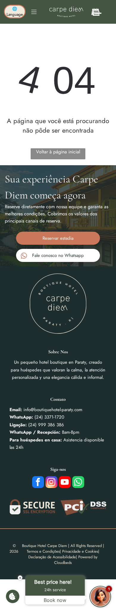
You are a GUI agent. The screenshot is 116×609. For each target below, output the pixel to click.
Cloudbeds (63, 562)
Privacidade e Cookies (80, 551)
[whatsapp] (78, 482)
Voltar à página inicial (58, 151)
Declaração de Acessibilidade (52, 557)
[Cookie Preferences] (12, 596)
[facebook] (38, 482)
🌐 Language (15, 11)
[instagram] (51, 482)
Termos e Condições (43, 551)
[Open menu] (34, 12)
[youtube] (65, 482)
